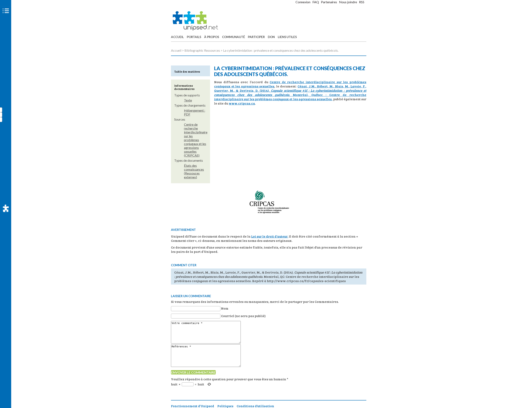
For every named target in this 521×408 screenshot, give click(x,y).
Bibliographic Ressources (202, 50)
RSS (361, 2)
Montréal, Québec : (311, 95)
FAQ (315, 2)
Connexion (303, 2)
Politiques (225, 406)
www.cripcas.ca (242, 103)
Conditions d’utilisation (255, 406)
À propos (211, 37)
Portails (194, 37)
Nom (224, 308)
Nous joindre (348, 2)
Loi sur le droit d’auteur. (269, 236)
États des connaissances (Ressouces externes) (194, 171)
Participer (256, 37)
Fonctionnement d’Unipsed (192, 406)
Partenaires (329, 2)
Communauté (233, 37)
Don (271, 37)
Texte (188, 100)
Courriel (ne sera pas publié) (243, 316)
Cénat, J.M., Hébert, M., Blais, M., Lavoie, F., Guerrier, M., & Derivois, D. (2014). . (290, 90)
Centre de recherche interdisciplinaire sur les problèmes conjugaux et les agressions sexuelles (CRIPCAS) (195, 139)
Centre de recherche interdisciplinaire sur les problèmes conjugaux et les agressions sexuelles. (290, 97)
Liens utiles (287, 37)
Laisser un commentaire (191, 296)
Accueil (177, 37)
